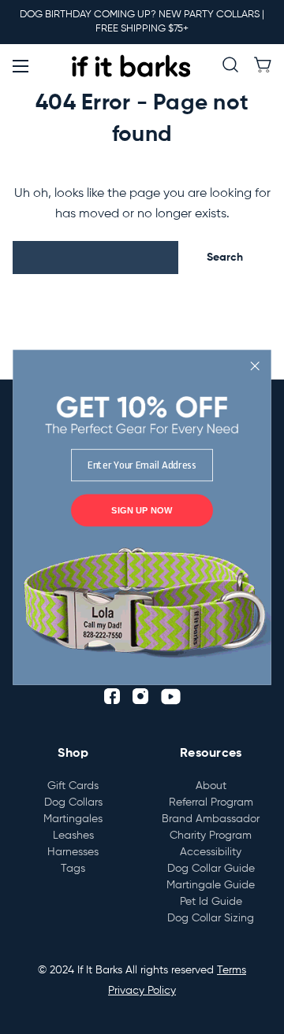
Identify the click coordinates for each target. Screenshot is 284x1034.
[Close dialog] (255, 366)
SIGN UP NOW (142, 510)
